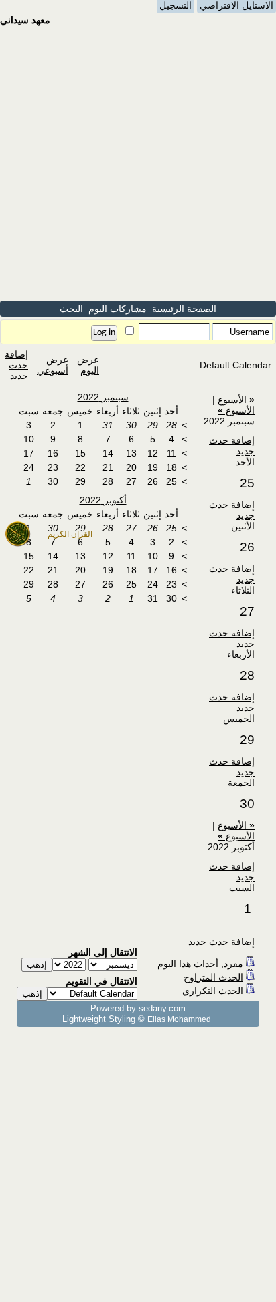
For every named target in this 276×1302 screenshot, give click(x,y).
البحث (71, 308)
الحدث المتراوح (213, 977)
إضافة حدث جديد (16, 365)
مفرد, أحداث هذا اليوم (200, 963)
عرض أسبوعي (52, 365)
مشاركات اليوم (117, 308)
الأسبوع (236, 399)
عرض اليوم (88, 365)
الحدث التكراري (212, 990)
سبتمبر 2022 (103, 397)
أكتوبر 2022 (103, 500)
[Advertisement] (138, 163)
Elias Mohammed (179, 1019)
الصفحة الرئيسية (184, 308)
